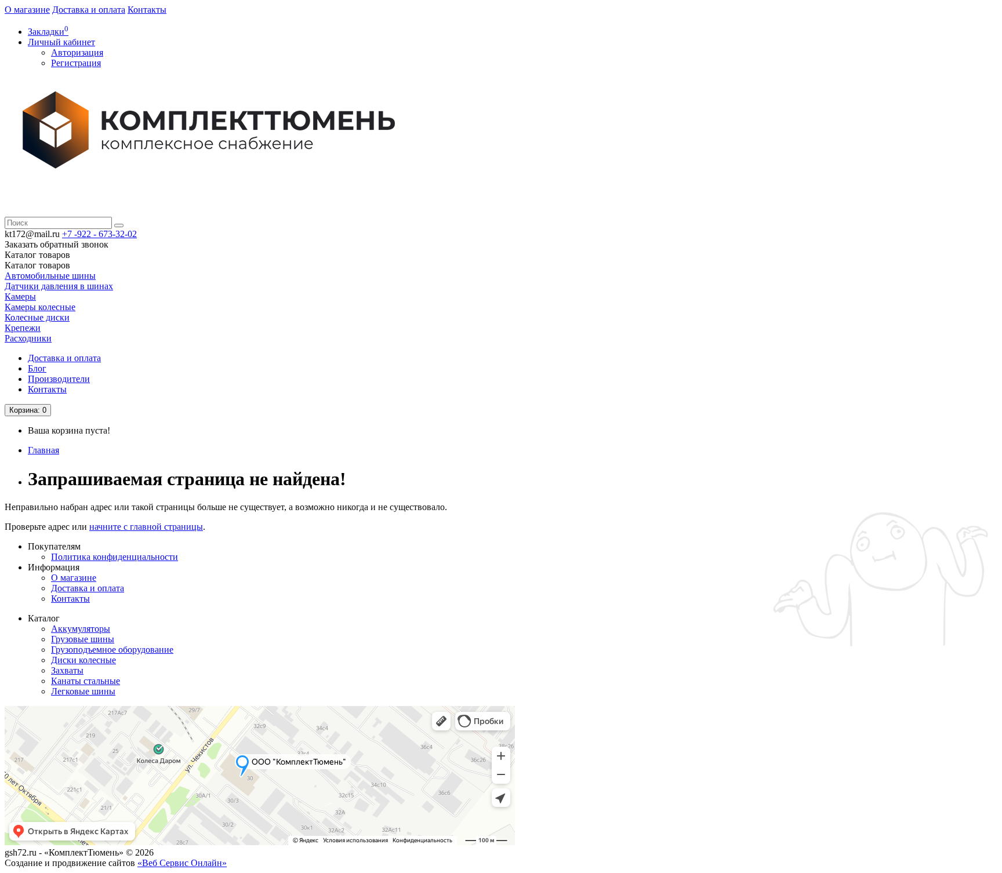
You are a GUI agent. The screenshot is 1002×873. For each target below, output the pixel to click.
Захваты (67, 670)
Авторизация (77, 52)
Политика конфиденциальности (114, 557)
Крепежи (23, 328)
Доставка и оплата (88, 9)
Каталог (37, 265)
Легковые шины (83, 691)
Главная (43, 450)
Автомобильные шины (50, 276)
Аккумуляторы (80, 629)
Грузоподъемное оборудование (112, 649)
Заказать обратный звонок (56, 244)
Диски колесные (83, 660)
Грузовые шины (82, 639)
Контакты (147, 9)
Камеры (20, 296)
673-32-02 (99, 234)
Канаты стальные (85, 681)
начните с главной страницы (146, 527)
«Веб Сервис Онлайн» (182, 863)
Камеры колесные (40, 307)
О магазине (27, 9)
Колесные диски (37, 317)
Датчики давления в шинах (59, 286)
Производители (59, 379)
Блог (37, 368)
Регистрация (76, 63)
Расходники (28, 338)
